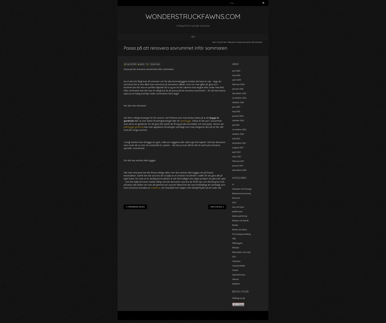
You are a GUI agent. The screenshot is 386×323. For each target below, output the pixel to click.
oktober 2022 (238, 134)
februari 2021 (238, 161)
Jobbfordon (237, 211)
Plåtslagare (237, 243)
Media (235, 225)
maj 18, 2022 (131, 64)
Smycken (236, 261)
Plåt (234, 238)
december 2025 (239, 93)
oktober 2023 (238, 120)
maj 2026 (236, 75)
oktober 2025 (238, 102)
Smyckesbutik (238, 265)
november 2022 (239, 129)
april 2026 (236, 79)
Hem (193, 37)
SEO (234, 256)
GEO (234, 202)
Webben (236, 283)
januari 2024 (237, 116)
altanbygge (185, 120)
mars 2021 (237, 156)
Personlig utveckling (241, 234)
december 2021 (239, 143)
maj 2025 (236, 111)
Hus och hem (221, 42)
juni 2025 (236, 107)
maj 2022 (236, 138)
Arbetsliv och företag (241, 189)
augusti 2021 (238, 147)
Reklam (235, 247)
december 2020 (239, 170)
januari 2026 (237, 88)
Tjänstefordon (238, 274)
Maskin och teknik (240, 220)
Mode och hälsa (239, 229)
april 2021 (236, 152)
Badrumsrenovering (241, 193)
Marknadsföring (239, 216)
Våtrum (235, 279)
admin (142, 64)
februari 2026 (238, 84)
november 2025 (239, 97)
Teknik (235, 270)
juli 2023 (235, 125)
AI (233, 184)
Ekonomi (236, 198)
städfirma (155, 187)
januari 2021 (237, 165)
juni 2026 (236, 70)
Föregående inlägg (136, 207)
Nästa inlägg (216, 207)
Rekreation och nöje (241, 252)
